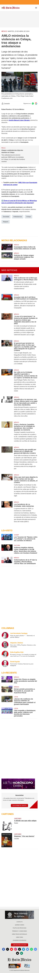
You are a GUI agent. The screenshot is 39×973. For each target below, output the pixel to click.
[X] (7, 949)
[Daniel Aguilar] (5, 663)
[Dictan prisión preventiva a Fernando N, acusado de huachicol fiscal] (7, 690)
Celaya (28, 216)
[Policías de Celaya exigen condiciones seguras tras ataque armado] (7, 256)
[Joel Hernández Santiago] (5, 635)
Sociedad (6, 216)
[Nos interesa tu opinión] (19, 915)
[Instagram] (15, 949)
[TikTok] (19, 949)
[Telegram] (23, 949)
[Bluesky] (27, 949)
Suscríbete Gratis (19, 805)
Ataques (5, 221)
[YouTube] (11, 949)
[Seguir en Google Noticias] (36, 103)
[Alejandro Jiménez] (5, 644)
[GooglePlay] (21, 953)
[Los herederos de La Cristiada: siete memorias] (7, 513)
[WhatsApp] (31, 949)
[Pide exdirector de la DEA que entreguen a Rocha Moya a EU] (7, 283)
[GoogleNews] (35, 949)
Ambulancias (17, 216)
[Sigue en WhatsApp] (32, 103)
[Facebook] (3, 949)
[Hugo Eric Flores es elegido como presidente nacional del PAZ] (7, 680)
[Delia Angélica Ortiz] (5, 654)
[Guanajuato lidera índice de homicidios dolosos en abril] (7, 247)
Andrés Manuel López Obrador (19, 120)
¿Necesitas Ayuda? (20, 945)
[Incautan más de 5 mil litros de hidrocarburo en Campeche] (7, 302)
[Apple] (17, 953)
